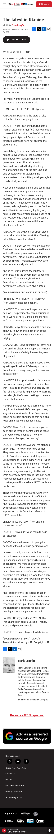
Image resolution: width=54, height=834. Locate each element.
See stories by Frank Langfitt (33, 699)
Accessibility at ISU (14, 798)
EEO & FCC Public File (15, 786)
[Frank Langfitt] (9, 665)
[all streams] (50, 830)
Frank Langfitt (18, 25)
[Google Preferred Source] (27, 736)
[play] (4, 830)
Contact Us (10, 774)
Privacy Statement (14, 792)
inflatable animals (26, 680)
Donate (45, 4)
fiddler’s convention (27, 689)
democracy (25, 677)
